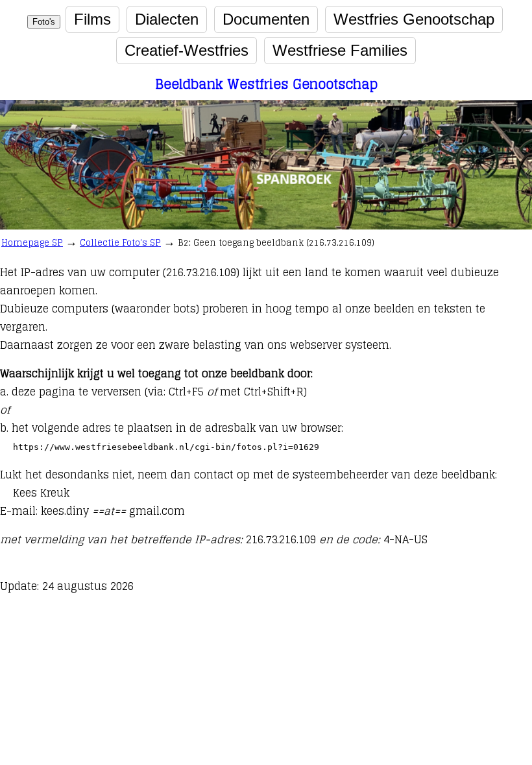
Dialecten (167, 19)
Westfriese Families (339, 50)
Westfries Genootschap (413, 19)
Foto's (43, 22)
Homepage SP (32, 242)
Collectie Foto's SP (120, 242)
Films (92, 19)
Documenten (266, 19)
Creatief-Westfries (186, 50)
